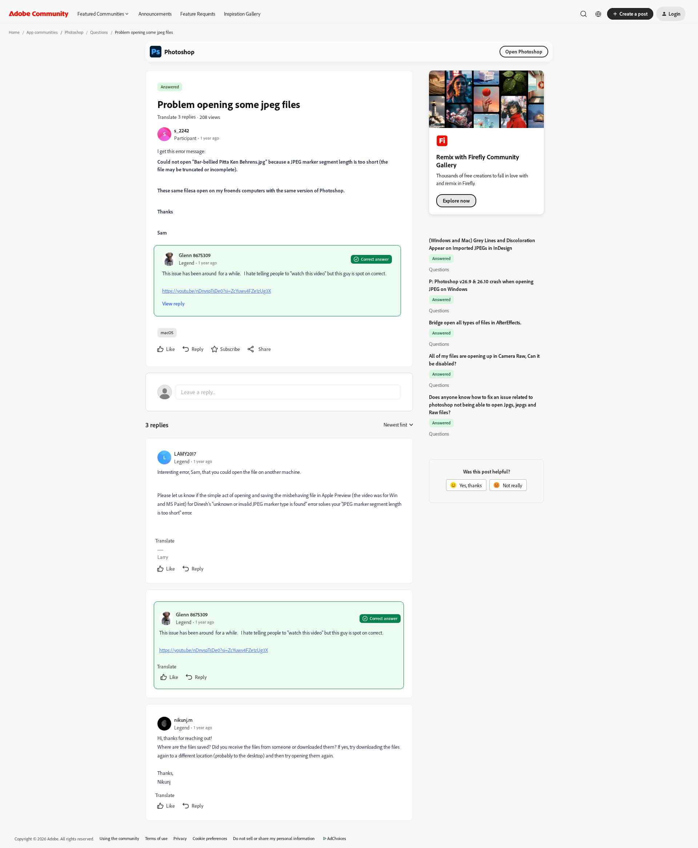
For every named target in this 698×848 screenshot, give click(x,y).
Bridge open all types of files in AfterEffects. (475, 322)
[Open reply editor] (279, 392)
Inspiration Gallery (242, 14)
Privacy (180, 838)
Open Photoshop (523, 51)
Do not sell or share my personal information (274, 838)
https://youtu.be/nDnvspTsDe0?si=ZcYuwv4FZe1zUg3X (216, 291)
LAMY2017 (185, 454)
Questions (99, 32)
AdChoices (336, 838)
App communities (42, 32)
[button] (630, 14)
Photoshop (74, 32)
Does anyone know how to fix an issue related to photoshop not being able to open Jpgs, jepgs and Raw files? (482, 404)
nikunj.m (183, 720)
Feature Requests (197, 14)
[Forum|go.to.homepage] (39, 14)
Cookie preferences (210, 838)
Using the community (119, 838)
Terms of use (156, 838)
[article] (279, 512)
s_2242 (181, 130)
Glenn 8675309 (194, 255)
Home (14, 32)
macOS (167, 332)
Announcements (155, 14)
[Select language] (598, 14)
